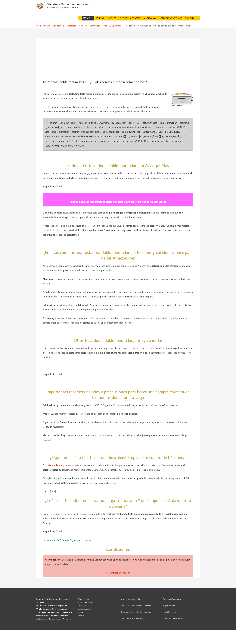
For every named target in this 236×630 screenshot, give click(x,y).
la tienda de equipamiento (59, 465)
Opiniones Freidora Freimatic (173, 618)
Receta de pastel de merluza (131, 599)
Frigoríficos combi (169, 612)
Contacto (81, 612)
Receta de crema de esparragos (132, 618)
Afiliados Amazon (84, 609)
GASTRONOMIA (151, 18)
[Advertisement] (118, 59)
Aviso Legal (82, 605)
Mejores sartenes (169, 605)
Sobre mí (81, 615)
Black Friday (189, 18)
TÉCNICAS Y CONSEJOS (130, 18)
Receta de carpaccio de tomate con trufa (136, 605)
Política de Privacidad (86, 602)
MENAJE (86, 18)
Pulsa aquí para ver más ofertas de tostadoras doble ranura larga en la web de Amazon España (118, 201)
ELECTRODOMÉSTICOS (171, 18)
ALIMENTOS (112, 18)
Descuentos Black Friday (172, 599)
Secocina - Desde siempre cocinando (70, 4)
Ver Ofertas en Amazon (118, 572)
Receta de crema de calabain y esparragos (136, 612)
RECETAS (100, 18)
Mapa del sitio (83, 599)
